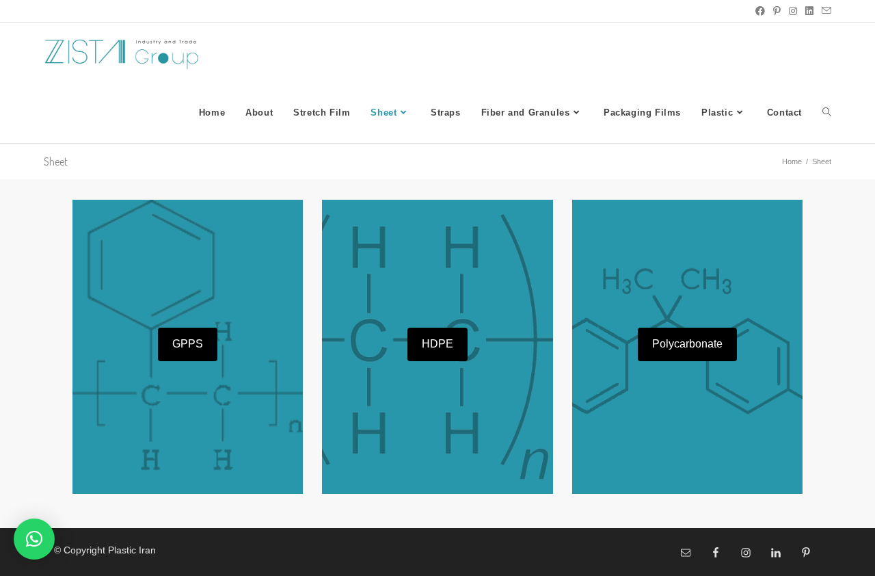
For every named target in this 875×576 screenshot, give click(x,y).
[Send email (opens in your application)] (824, 11)
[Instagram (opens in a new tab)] (793, 11)
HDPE (437, 344)
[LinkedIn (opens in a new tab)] (809, 11)
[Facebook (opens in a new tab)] (760, 11)
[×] (34, 539)
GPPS (187, 344)
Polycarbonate (687, 344)
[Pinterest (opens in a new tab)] (777, 11)
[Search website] (827, 113)
